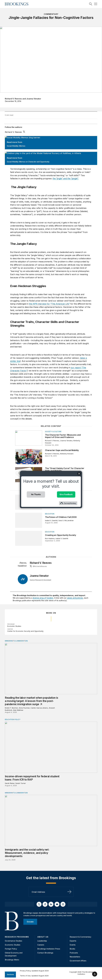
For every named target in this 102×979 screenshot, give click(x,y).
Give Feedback (66, 494)
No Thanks (36, 494)
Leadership (42, 941)
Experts (73, 941)
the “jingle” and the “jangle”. (65, 178)
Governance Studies (13, 941)
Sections (10, 974)
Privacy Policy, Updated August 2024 (34, 971)
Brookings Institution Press (48, 949)
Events (73, 945)
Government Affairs (78, 960)
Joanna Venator (33, 99)
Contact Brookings (45, 953)
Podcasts (74, 953)
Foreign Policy (11, 949)
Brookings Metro (12, 960)
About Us (42, 937)
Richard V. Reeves (13, 99)
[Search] (90, 3)
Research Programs (17, 937)
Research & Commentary (80, 937)
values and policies (75, 598)
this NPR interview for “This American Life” (49, 304)
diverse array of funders (43, 598)
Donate (30, 921)
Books (72, 949)
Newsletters (75, 957)
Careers (40, 945)
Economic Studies (14, 626)
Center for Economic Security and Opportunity (25, 631)
